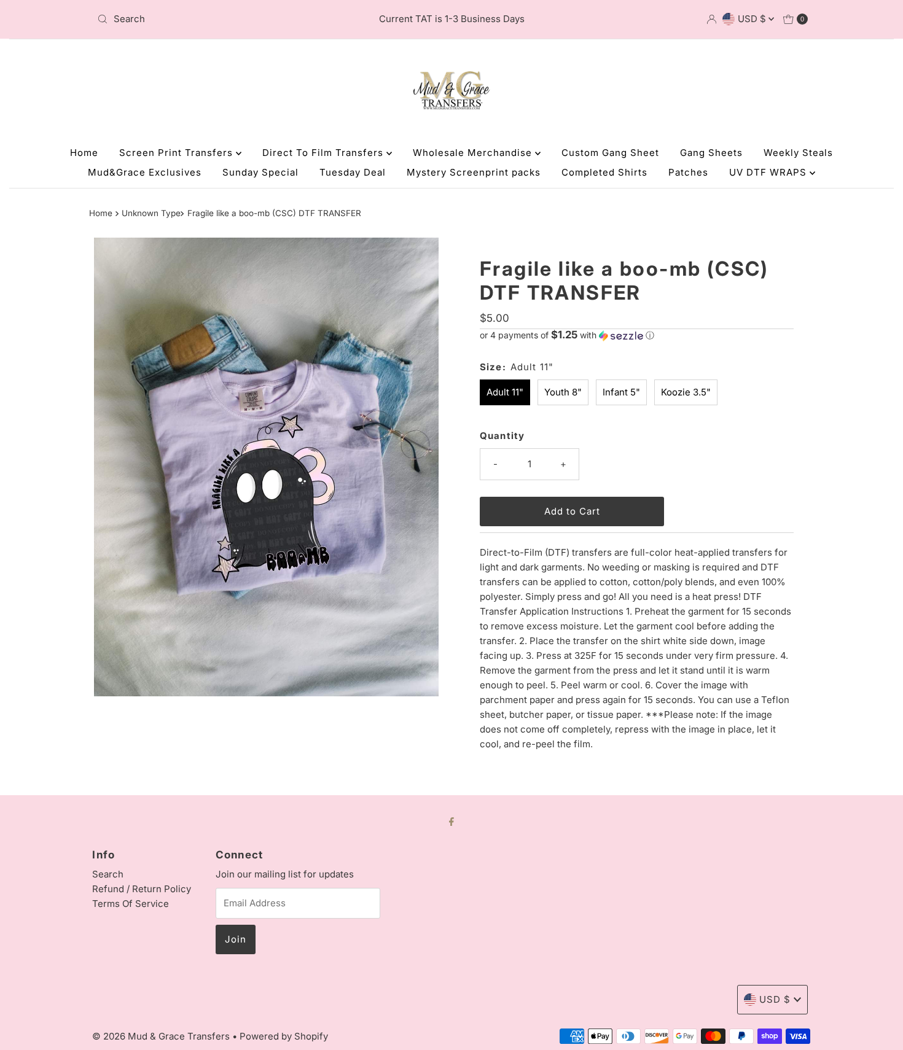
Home (84, 152)
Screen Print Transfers (177, 152)
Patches (688, 172)
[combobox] (208, 19)
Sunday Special (260, 172)
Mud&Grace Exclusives (144, 172)
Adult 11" (505, 392)
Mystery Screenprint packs (474, 172)
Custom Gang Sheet (610, 152)
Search (107, 874)
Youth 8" (563, 392)
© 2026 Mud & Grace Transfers (162, 1036)
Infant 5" (621, 392)
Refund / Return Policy (141, 889)
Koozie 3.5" (686, 392)
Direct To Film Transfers (324, 152)
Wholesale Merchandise (474, 152)
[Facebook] (451, 821)
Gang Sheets (711, 152)
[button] (637, 335)
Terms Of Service (130, 903)
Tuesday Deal (352, 172)
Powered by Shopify (284, 1036)
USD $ (753, 19)
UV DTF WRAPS (769, 172)
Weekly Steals (798, 152)
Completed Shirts (604, 172)
